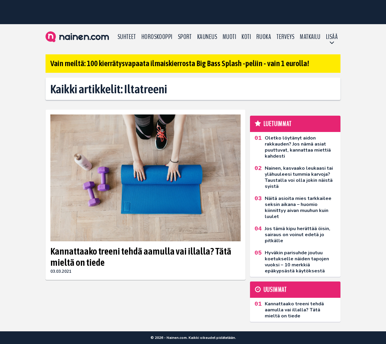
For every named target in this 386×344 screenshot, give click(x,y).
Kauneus (207, 36)
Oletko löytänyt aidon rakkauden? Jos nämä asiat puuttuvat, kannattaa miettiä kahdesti (298, 147)
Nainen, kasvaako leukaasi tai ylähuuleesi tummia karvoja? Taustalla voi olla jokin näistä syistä (299, 177)
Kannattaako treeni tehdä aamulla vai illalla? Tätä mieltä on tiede (140, 257)
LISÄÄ (332, 36)
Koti (246, 36)
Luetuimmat (278, 123)
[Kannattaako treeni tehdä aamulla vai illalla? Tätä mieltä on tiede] (145, 178)
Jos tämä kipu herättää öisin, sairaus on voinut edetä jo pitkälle (297, 234)
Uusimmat (275, 289)
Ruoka (263, 36)
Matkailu (310, 36)
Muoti (229, 36)
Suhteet (127, 36)
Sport (185, 36)
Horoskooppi (156, 36)
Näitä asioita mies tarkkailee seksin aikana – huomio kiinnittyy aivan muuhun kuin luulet (298, 207)
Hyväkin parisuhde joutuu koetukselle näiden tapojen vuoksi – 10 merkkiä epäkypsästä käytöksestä (297, 261)
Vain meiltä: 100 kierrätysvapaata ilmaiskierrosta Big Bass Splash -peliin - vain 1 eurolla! (179, 63)
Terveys (285, 36)
